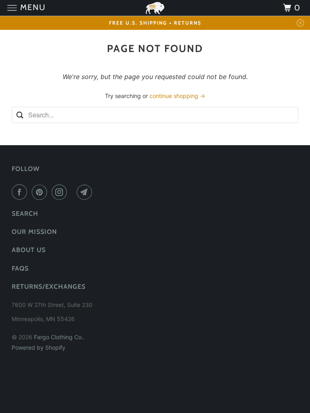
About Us (29, 250)
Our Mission (34, 232)
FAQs (20, 268)
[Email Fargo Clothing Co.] (86, 192)
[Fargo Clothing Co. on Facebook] (21, 192)
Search (25, 213)
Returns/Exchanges (49, 286)
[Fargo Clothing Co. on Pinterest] (41, 192)
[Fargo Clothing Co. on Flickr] (73, 192)
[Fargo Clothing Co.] (155, 8)
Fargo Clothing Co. (58, 337)
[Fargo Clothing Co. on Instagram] (61, 192)
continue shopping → (177, 95)
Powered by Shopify (38, 347)
